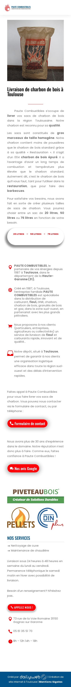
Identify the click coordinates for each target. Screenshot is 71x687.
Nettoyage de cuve (25, 546)
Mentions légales (50, 682)
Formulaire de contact (30, 423)
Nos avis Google (26, 468)
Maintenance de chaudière (30, 550)
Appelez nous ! (23, 607)
